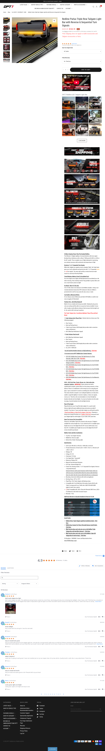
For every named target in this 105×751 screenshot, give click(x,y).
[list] (54, 609)
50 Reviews (74, 43)
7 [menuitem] (56, 694)
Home (4, 12)
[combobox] (10, 583)
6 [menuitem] (54, 694)
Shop (9, 12)
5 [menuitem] (52, 694)
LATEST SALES (23, 4)
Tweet (73, 551)
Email (72, 705)
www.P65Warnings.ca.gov (70, 540)
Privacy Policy (23, 731)
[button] (68, 103)
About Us (22, 705)
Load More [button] (82, 140)
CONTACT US (60, 8)
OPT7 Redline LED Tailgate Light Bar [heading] (74, 94)
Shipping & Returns (25, 728)
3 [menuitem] (48, 694)
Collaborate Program (25, 718)
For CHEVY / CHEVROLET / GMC (19, 12)
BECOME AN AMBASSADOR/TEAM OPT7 (44, 8)
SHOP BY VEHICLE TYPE (37, 4)
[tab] (84, 565)
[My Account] (96, 6)
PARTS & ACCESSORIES (79, 4)
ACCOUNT (68, 8)
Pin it (80, 551)
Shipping (66, 31)
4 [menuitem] (50, 694)
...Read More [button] (97, 601)
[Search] (93, 6)
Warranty (22, 725)
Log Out (22, 733)
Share (65, 551)
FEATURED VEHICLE (51, 4)
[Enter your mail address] (100, 709)
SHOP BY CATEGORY (65, 4)
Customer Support (25, 713)
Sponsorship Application (26, 715)
